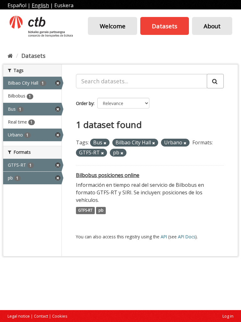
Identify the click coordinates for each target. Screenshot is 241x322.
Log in (227, 316)
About (212, 26)
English (40, 5)
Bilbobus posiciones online (107, 175)
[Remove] (105, 143)
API (164, 237)
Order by (85, 103)
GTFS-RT (85, 210)
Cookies (59, 316)
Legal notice (19, 316)
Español (17, 5)
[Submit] (215, 81)
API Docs (186, 237)
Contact (41, 316)
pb (101, 210)
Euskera (63, 5)
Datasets (164, 26)
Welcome (113, 26)
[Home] (10, 55)
